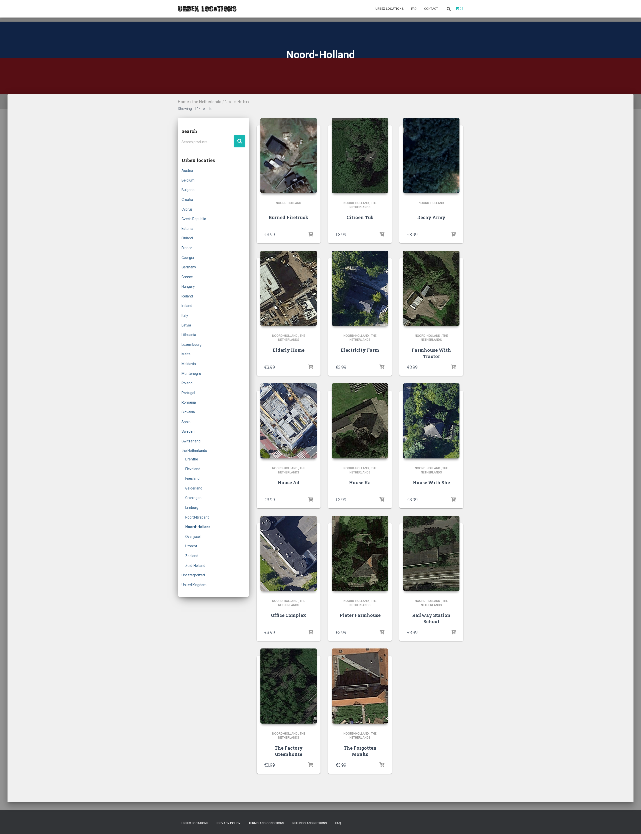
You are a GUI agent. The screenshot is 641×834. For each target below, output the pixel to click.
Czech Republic (194, 219)
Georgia (188, 258)
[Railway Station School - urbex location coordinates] (431, 553)
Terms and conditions (266, 823)
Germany (189, 267)
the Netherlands (206, 101)
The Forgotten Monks (360, 751)
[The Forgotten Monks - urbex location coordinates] (360, 686)
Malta (186, 354)
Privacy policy (228, 823)
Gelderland (193, 488)
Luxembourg (192, 345)
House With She (431, 482)
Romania (189, 402)
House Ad (288, 482)
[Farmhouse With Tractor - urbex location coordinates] (431, 288)
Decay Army (431, 217)
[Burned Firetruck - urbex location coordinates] (288, 155)
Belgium (188, 180)
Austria (187, 171)
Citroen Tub (360, 217)
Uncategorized (193, 575)
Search (239, 141)
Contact (431, 9)
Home (183, 101)
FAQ (414, 9)
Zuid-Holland (195, 566)
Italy (185, 315)
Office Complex (288, 615)
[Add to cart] (310, 234)
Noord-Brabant (197, 517)
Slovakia (188, 412)
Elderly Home (288, 350)
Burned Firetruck (288, 217)
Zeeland (191, 556)
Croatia (187, 200)
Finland (187, 238)
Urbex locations (389, 9)
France (187, 248)
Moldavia (189, 364)
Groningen (193, 498)
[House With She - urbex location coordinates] (431, 420)
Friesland (192, 478)
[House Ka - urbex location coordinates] (360, 420)
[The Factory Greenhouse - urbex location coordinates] (288, 686)
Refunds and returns (309, 823)
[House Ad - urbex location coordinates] (288, 420)
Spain (186, 422)
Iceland (187, 296)
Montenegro (191, 374)
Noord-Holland (198, 527)
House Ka (360, 482)
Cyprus (187, 209)
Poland (187, 383)
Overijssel (193, 537)
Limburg (191, 508)
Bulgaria (188, 190)
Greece (187, 277)
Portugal (188, 393)
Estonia (187, 229)
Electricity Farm (360, 350)
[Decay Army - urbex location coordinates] (431, 155)
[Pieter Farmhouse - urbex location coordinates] (360, 553)
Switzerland (191, 441)
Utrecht (191, 546)
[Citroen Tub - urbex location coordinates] (360, 155)
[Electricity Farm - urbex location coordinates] (360, 288)
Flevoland (192, 469)
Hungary (188, 286)
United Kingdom (194, 585)
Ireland (187, 306)
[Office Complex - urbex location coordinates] (288, 553)
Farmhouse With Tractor (431, 353)
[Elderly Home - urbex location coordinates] (288, 288)
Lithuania (189, 335)
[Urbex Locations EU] (207, 9)
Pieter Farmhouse (360, 615)
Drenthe (191, 459)
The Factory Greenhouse (288, 751)
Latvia (186, 325)
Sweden (188, 431)
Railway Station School (431, 618)
